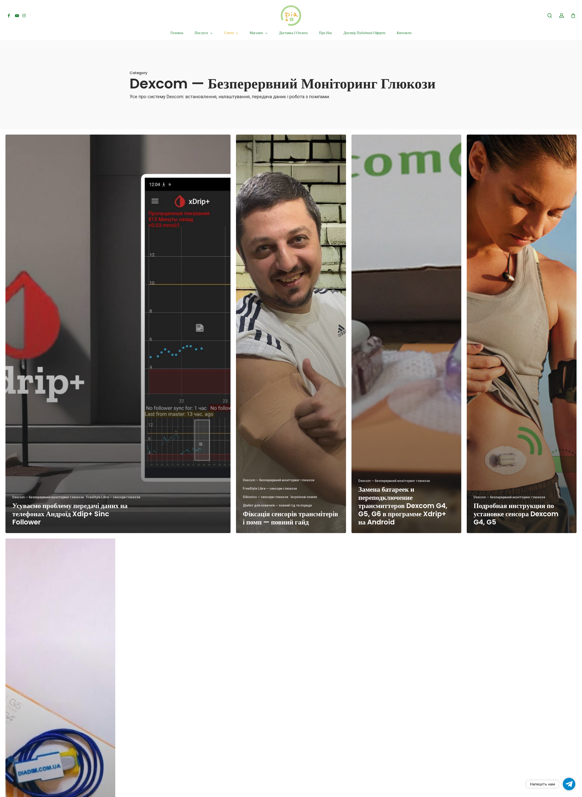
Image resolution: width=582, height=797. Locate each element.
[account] (561, 15)
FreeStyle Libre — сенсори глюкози (113, 497)
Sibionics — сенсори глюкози (265, 497)
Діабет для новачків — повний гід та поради (277, 505)
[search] (549, 15)
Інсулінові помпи (304, 497)
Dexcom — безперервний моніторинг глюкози (48, 497)
